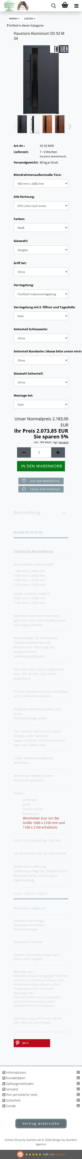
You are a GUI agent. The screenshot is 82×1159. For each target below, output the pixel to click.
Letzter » (30, 18)
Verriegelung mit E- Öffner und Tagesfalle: (41, 307)
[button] (68, 126)
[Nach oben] (69, 1103)
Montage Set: (23, 395)
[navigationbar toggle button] (76, 5)
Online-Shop (13, 1140)
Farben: (19, 219)
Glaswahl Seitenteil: (28, 373)
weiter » (14, 18)
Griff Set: (20, 263)
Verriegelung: (24, 285)
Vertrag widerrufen (41, 1123)
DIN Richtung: (24, 197)
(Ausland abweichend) (53, 156)
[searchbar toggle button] (53, 5)
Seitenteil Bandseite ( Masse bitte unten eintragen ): (41, 351)
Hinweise (60, 1154)
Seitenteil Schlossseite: (31, 329)
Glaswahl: (21, 241)
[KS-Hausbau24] (14, 5)
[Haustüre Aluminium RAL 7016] (41, 79)
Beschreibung (27, 512)
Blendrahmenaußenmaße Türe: (38, 175)
